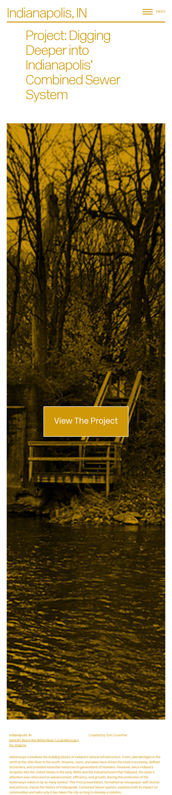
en (158, 11)
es (163, 11)
